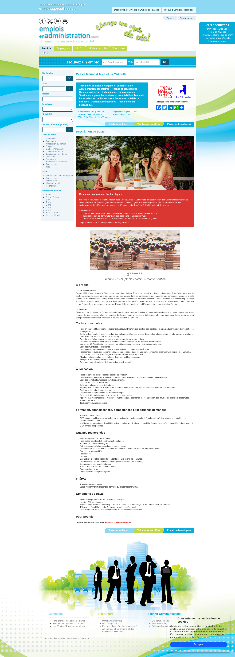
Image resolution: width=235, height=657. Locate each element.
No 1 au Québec (109, 623)
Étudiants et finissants (56, 162)
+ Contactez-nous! (217, 41)
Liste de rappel (53, 183)
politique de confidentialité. (189, 637)
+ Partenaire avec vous (217, 28)
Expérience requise (51, 190)
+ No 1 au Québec (217, 32)
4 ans (48, 207)
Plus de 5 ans (52, 212)
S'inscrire (170, 18)
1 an (48, 200)
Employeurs (63, 48)
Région (45, 94)
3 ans (48, 205)
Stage (48, 146)
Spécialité (47, 114)
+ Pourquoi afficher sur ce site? (217, 35)
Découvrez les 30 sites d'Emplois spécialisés (136, 9)
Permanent (51, 139)
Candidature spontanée (56, 154)
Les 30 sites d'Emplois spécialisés (69, 626)
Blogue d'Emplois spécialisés (178, 9)
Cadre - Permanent (54, 149)
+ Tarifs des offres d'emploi (217, 38)
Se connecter (186, 18)
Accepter (199, 644)
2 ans (48, 202)
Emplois (46, 48)
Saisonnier (51, 159)
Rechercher (48, 73)
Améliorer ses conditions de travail (69, 621)
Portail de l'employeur (179, 124)
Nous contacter (159, 623)
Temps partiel (52, 178)
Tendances (119, 48)
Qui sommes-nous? (161, 621)
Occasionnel (52, 157)
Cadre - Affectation (54, 151)
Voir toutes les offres (148, 124)
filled (48, 167)
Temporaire (51, 141)
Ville (130, 62)
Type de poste (49, 134)
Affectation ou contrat (56, 144)
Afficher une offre (98, 48)
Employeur (47, 104)
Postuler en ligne (118, 124)
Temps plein (51, 164)
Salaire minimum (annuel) (55, 124)
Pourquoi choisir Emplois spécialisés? (119, 626)
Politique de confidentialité (164, 626)
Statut (45, 171)
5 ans (48, 210)
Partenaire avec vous (112, 621)
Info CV (79, 48)
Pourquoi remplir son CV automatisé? (70, 623)
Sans (48, 195)
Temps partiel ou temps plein (59, 176)
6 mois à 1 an (52, 197)
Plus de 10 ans (53, 215)
